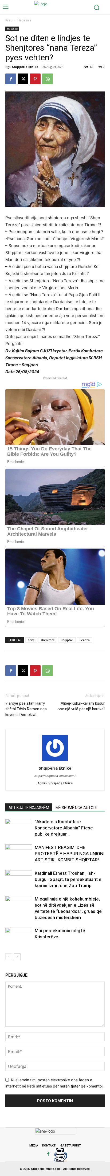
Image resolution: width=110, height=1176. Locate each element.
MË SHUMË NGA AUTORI (76, 808)
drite (31, 640)
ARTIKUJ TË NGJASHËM (29, 808)
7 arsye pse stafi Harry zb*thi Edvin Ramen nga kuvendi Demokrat (26, 709)
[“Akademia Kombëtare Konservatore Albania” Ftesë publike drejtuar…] (18, 828)
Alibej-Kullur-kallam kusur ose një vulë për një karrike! (81, 706)
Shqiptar (67, 640)
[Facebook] (10, 79)
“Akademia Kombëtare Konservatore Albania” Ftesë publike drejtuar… (64, 828)
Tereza (84, 640)
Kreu (8, 20)
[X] (23, 79)
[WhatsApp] (47, 79)
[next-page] (17, 956)
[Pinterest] (35, 79)
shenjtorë (48, 640)
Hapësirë (24, 20)
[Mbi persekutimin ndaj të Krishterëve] (18, 937)
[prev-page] (8, 956)
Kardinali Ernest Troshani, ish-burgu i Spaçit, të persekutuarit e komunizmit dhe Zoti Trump (68, 879)
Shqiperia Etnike (25, 67)
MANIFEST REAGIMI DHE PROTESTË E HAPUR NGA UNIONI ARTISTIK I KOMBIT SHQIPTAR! (69, 853)
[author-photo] (55, 760)
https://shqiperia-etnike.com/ (55, 776)
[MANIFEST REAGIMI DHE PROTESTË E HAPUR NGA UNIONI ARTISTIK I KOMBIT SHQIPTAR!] (18, 853)
